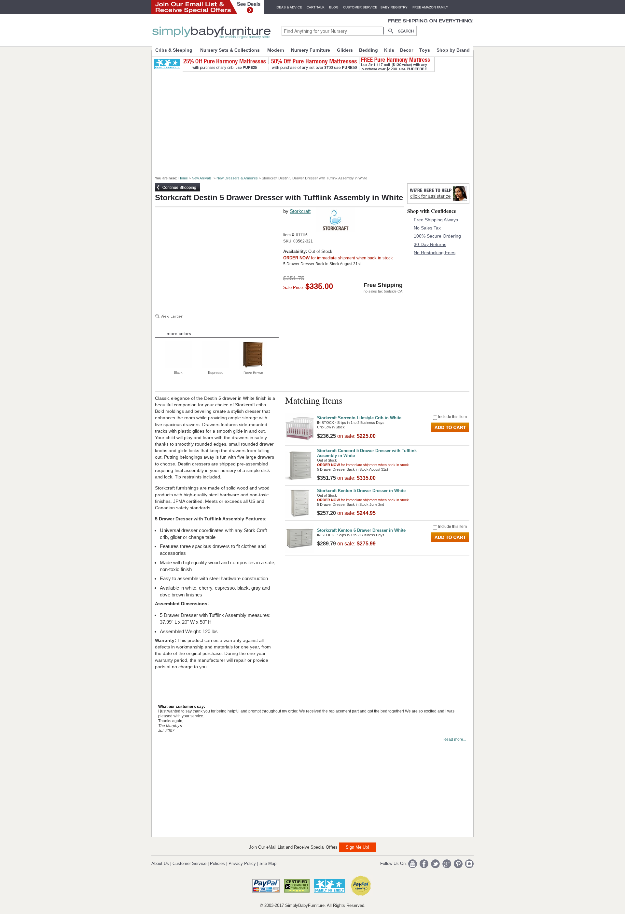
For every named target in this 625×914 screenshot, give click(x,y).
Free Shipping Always (436, 219)
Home (183, 178)
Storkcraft (300, 211)
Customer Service (360, 7)
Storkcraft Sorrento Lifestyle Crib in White (359, 417)
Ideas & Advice (289, 7)
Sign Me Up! (357, 847)
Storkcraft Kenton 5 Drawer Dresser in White (361, 490)
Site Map (267, 863)
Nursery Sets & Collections (230, 50)
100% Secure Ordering (437, 236)
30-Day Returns (430, 244)
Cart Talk (316, 7)
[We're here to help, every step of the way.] (438, 202)
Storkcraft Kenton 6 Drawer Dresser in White (361, 530)
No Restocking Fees (434, 252)
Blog (334, 7)
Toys (424, 50)
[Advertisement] (316, 120)
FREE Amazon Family (430, 7)
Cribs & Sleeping (173, 50)
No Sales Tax (427, 227)
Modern (275, 50)
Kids (389, 50)
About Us (160, 863)
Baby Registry (394, 7)
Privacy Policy (242, 863)
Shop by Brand (453, 50)
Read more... (454, 739)
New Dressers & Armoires (237, 178)
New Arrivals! (202, 178)
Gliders (345, 50)
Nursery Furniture (310, 50)
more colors (179, 333)
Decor (406, 50)
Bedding (368, 50)
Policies (217, 863)
